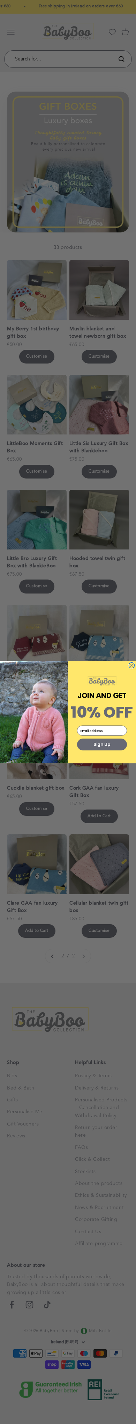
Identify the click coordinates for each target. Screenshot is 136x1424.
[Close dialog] (132, 665)
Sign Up (101, 744)
